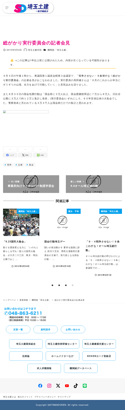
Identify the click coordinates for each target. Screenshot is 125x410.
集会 (30, 164)
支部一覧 (18, 329)
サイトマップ (64, 396)
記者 (19, 164)
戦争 (9, 164)
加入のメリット (25, 396)
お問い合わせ (73, 329)
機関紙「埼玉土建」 (58, 49)
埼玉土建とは (9, 396)
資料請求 (45, 329)
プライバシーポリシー (45, 396)
